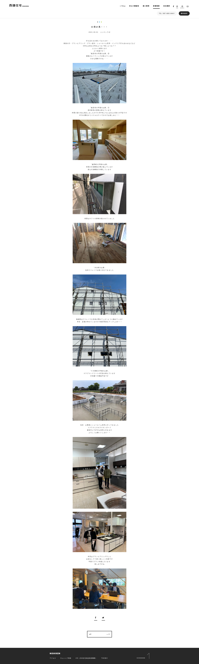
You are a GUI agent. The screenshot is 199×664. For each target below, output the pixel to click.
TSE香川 (104, 658)
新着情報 (156, 6)
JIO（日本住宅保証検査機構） (86, 658)
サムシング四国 (65, 658)
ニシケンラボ (105, 32)
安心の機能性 (134, 6)
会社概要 (166, 6)
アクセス (53, 658)
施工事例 (146, 6)
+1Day (123, 6)
